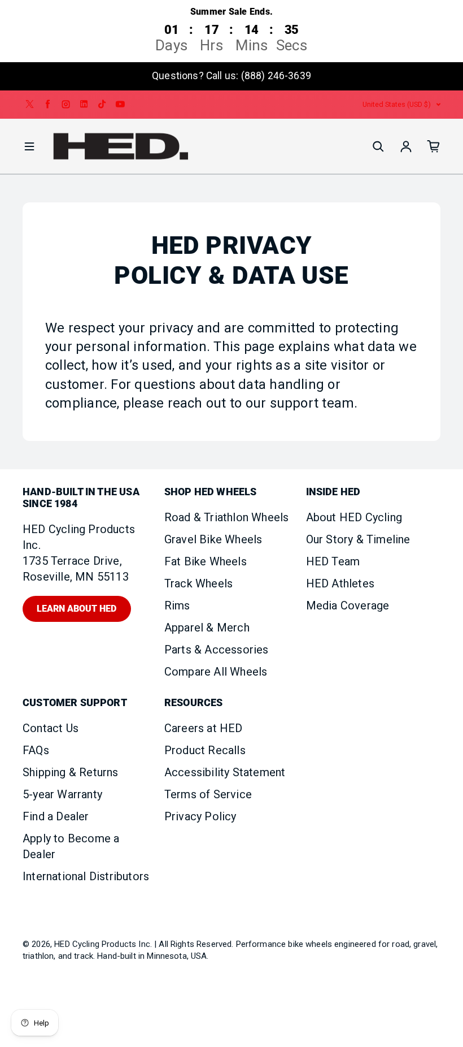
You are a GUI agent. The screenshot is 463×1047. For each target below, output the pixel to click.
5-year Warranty (62, 794)
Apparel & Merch (207, 627)
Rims (177, 605)
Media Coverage (348, 605)
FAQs (36, 750)
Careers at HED (203, 728)
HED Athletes (340, 583)
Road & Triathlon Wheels (226, 517)
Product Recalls (205, 750)
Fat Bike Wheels (205, 561)
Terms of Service (208, 794)
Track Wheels (198, 583)
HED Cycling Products (95, 944)
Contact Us (50, 728)
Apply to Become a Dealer (71, 846)
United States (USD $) (396, 104)
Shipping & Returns (71, 772)
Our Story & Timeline (358, 539)
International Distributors (86, 876)
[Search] (378, 146)
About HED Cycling (354, 517)
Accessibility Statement (225, 772)
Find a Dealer (56, 816)
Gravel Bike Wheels (213, 539)
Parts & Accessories (216, 649)
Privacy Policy (200, 816)
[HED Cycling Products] (120, 147)
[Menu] (29, 146)
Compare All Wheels (216, 671)
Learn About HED (76, 608)
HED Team (333, 561)
